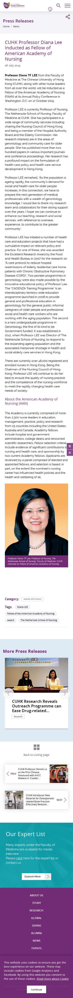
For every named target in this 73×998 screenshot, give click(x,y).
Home (6, 26)
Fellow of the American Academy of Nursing (31, 613)
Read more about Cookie (53, 979)
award (10, 620)
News (16, 26)
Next (64, 693)
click (19, 858)
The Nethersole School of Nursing (39, 620)
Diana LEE (22, 607)
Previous (8, 693)
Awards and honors (32, 599)
